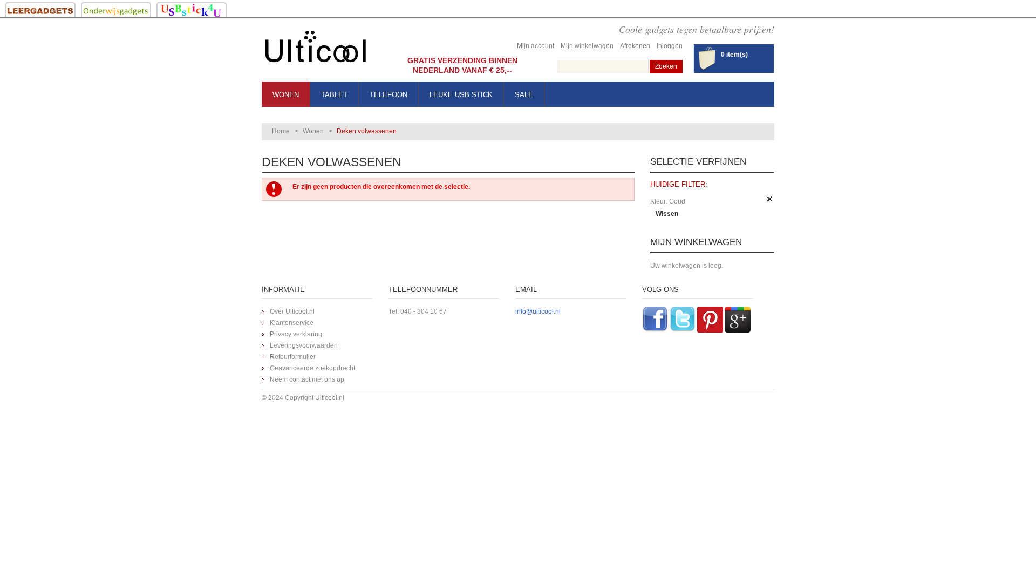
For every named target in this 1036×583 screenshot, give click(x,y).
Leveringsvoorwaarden (304, 345)
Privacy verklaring (296, 334)
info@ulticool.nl (538, 311)
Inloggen (670, 46)
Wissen (667, 214)
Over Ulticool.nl (292, 311)
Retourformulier (293, 357)
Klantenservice (291, 323)
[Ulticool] (316, 49)
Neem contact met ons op (307, 379)
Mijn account (535, 46)
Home (281, 131)
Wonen (313, 131)
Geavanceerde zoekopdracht (312, 368)
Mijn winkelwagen (587, 46)
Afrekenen (635, 46)
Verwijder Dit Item (770, 199)
